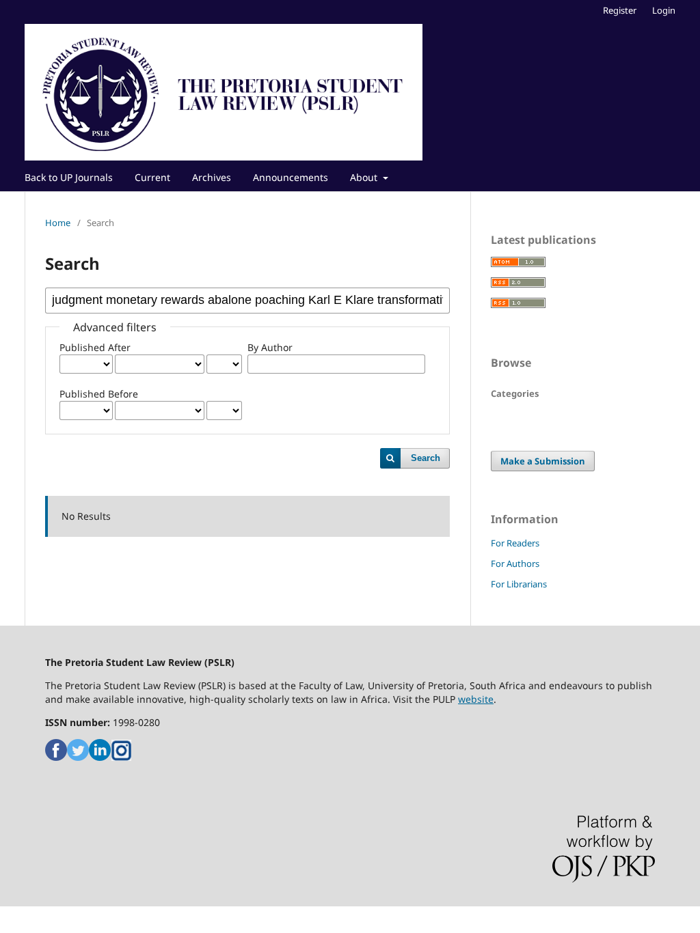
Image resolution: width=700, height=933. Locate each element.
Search (425, 458)
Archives (211, 177)
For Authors (515, 563)
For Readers (515, 543)
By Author (270, 347)
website (476, 699)
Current (152, 177)
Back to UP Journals (69, 177)
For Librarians (519, 584)
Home (57, 223)
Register (619, 10)
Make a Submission (542, 461)
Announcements (290, 177)
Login (663, 10)
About (365, 177)
